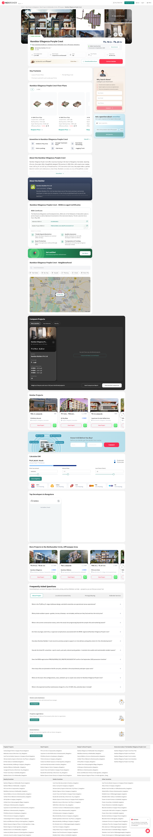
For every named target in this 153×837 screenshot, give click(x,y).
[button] (44, 126)
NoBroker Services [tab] (115, 595)
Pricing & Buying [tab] (90, 595)
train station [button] (35, 273)
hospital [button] (56, 273)
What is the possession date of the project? (107, 129)
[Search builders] (58, 501)
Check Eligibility (35, 478)
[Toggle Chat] (148, 831)
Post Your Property (129, 2)
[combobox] (61, 268)
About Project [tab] (36, 595)
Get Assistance (34, 719)
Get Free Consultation (36, 735)
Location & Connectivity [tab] (63, 595)
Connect (108, 108)
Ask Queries (109, 134)
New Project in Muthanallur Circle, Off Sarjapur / (52, 7)
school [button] (76, 273)
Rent (19, 3)
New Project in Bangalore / (33, 7)
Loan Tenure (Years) (100, 468)
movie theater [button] (87, 273)
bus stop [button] (46, 273)
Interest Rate (65, 468)
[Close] (148, 819)
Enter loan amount (34, 468)
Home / (23, 7)
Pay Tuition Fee (118, 2)
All (32, 89)
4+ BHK (38, 89)
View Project (40, 425)
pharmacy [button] (66, 273)
